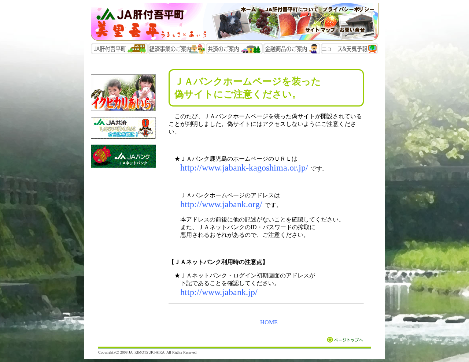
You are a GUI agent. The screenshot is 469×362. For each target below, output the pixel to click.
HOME (269, 322)
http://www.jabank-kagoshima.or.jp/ (244, 167)
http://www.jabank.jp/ (219, 292)
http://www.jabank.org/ (221, 204)
